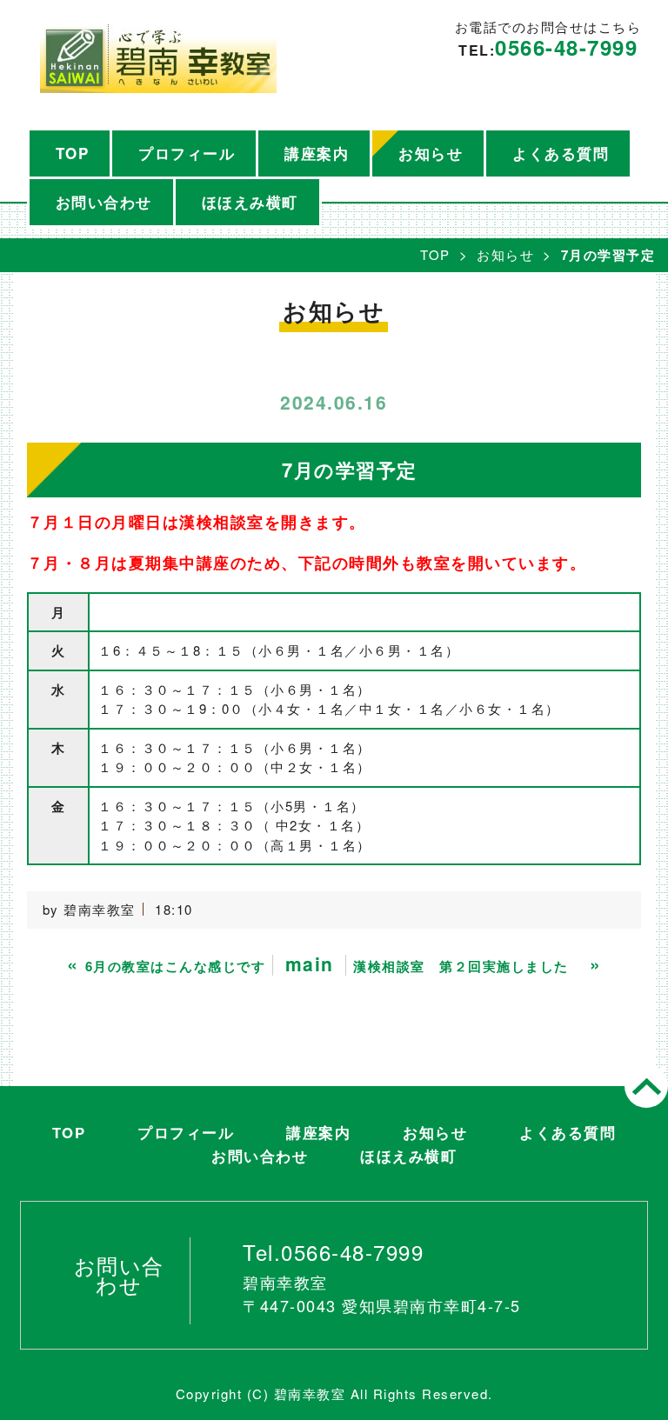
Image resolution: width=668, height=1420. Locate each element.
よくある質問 (560, 153)
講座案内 (316, 153)
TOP (73, 153)
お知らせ (430, 153)
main (309, 963)
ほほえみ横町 (250, 201)
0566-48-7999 (566, 47)
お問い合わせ (104, 201)
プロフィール (186, 153)
